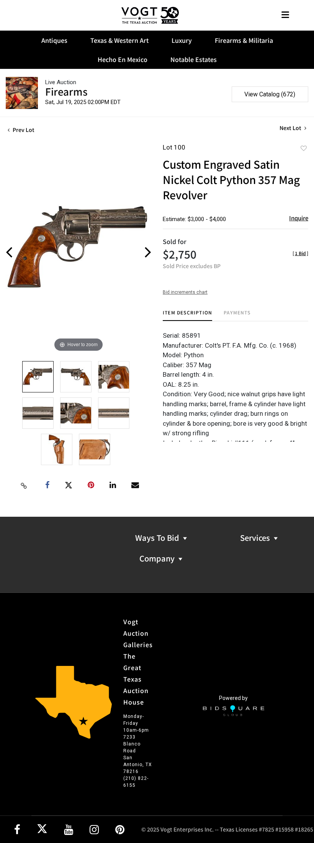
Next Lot (291, 128)
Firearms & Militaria (244, 40)
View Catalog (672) (269, 94)
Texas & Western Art (119, 40)
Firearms (66, 91)
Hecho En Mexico (122, 59)
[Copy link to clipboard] (24, 485)
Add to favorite (303, 148)
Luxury (182, 40)
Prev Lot (22, 129)
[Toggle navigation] (285, 15)
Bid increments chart (185, 292)
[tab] (187, 315)
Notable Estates (193, 59)
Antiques (54, 40)
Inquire (298, 218)
